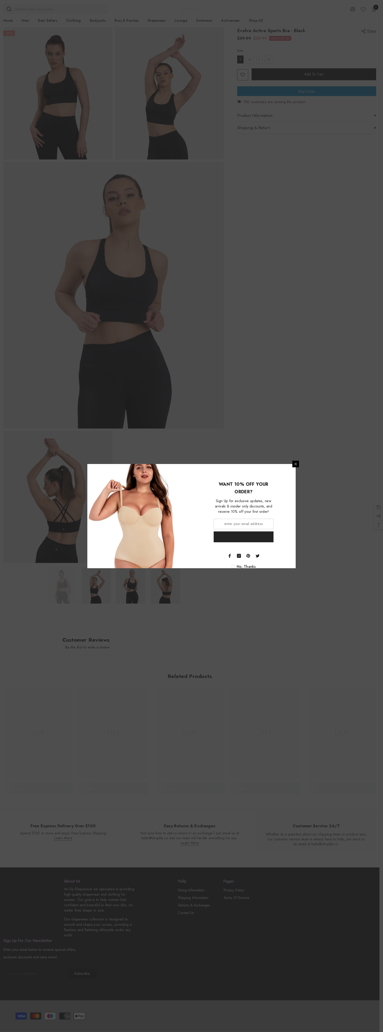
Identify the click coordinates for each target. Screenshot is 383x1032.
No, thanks (246, 566)
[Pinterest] (248, 555)
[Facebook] (229, 555)
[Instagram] (239, 555)
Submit (243, 536)
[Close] (295, 464)
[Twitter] (257, 555)
